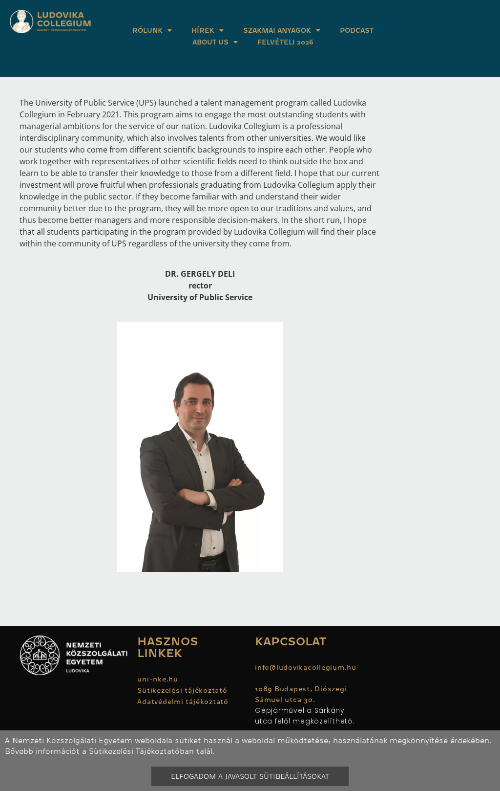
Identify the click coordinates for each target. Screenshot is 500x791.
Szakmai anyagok (277, 30)
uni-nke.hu (157, 679)
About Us (210, 42)
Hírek (202, 30)
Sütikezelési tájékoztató (182, 690)
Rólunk (147, 30)
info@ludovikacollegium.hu (307, 667)
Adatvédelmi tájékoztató (182, 701)
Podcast (357, 30)
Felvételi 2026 (285, 42)
